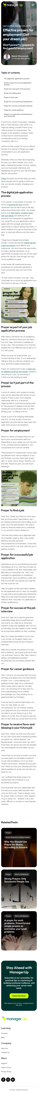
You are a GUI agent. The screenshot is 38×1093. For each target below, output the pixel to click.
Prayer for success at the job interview (18, 106)
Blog (2, 1037)
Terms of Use (6, 1067)
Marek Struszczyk (20, 56)
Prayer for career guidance (14, 110)
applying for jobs (15, 205)
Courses (4, 1033)
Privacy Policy (6, 1072)
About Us (4, 1048)
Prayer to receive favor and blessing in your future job (18, 115)
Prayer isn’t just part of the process (17, 89)
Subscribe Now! (19, 996)
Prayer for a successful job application (18, 102)
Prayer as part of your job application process (17, 84)
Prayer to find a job (11, 97)
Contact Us (5, 1052)
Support (4, 1063)
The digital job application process (17, 79)
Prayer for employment (12, 93)
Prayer (4, 179)
